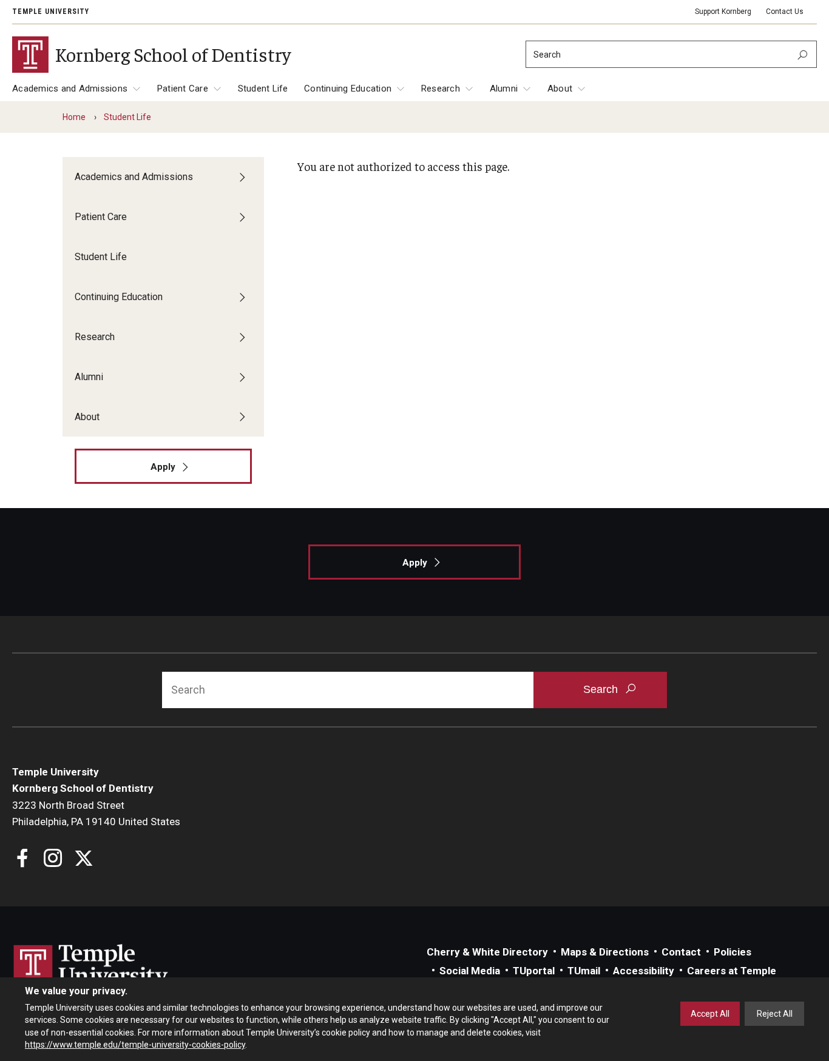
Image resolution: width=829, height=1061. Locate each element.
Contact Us (785, 11)
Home (74, 117)
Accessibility (643, 971)
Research (440, 88)
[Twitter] (83, 859)
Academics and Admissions (69, 88)
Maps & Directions (605, 952)
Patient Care (182, 88)
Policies (732, 952)
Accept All (710, 1014)
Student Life (263, 88)
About (559, 88)
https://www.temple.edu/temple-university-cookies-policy (135, 1044)
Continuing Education (347, 88)
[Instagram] (53, 859)
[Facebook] (22, 859)
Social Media (469, 971)
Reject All (775, 1014)
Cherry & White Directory (487, 952)
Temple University (50, 11)
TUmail (583, 971)
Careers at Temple (731, 971)
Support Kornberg (723, 11)
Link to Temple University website (91, 967)
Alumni (504, 88)
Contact (681, 952)
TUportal (534, 971)
